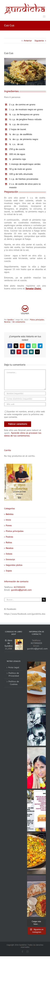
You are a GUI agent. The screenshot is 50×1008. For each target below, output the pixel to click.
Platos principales (37, 319)
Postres (9, 536)
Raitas (9, 541)
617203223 (19, 586)
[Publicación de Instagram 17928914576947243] (36, 809)
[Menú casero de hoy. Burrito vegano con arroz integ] (36, 895)
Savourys (10, 558)
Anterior (28, 39)
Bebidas (9, 513)
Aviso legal (13, 666)
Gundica (10, 319)
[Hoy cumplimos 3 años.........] (36, 767)
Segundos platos (14, 564)
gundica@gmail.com (21, 589)
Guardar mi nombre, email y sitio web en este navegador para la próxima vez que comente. (24, 413)
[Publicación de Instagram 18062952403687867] (36, 724)
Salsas (9, 553)
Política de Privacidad (13, 673)
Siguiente (39, 39)
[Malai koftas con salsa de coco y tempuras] (36, 681)
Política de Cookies (13, 682)
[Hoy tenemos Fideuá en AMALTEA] (36, 852)
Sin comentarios (18, 321)
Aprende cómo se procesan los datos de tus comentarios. (22, 433)
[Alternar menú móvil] (44, 15)
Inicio (8, 519)
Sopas (9, 570)
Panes (9, 524)
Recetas (7, 321)
